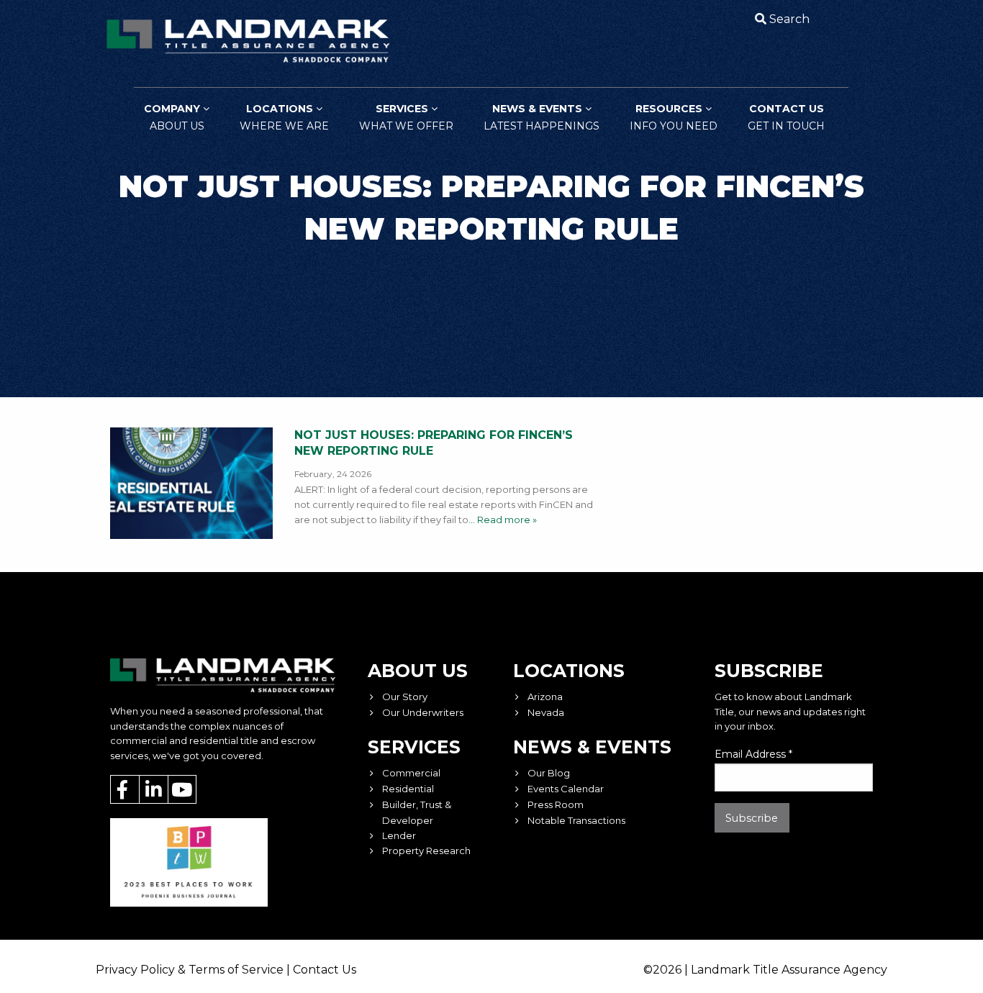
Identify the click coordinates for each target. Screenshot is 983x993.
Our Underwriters (422, 712)
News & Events (541, 117)
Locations (284, 117)
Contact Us (786, 117)
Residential (408, 788)
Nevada (545, 712)
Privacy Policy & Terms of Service (190, 969)
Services (406, 117)
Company (174, 117)
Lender (399, 835)
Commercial (411, 773)
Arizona (545, 696)
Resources (673, 117)
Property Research (426, 850)
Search (789, 19)
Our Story (404, 696)
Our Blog (548, 773)
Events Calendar (565, 788)
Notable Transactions (576, 820)
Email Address (753, 754)
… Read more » (502, 519)
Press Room (555, 804)
